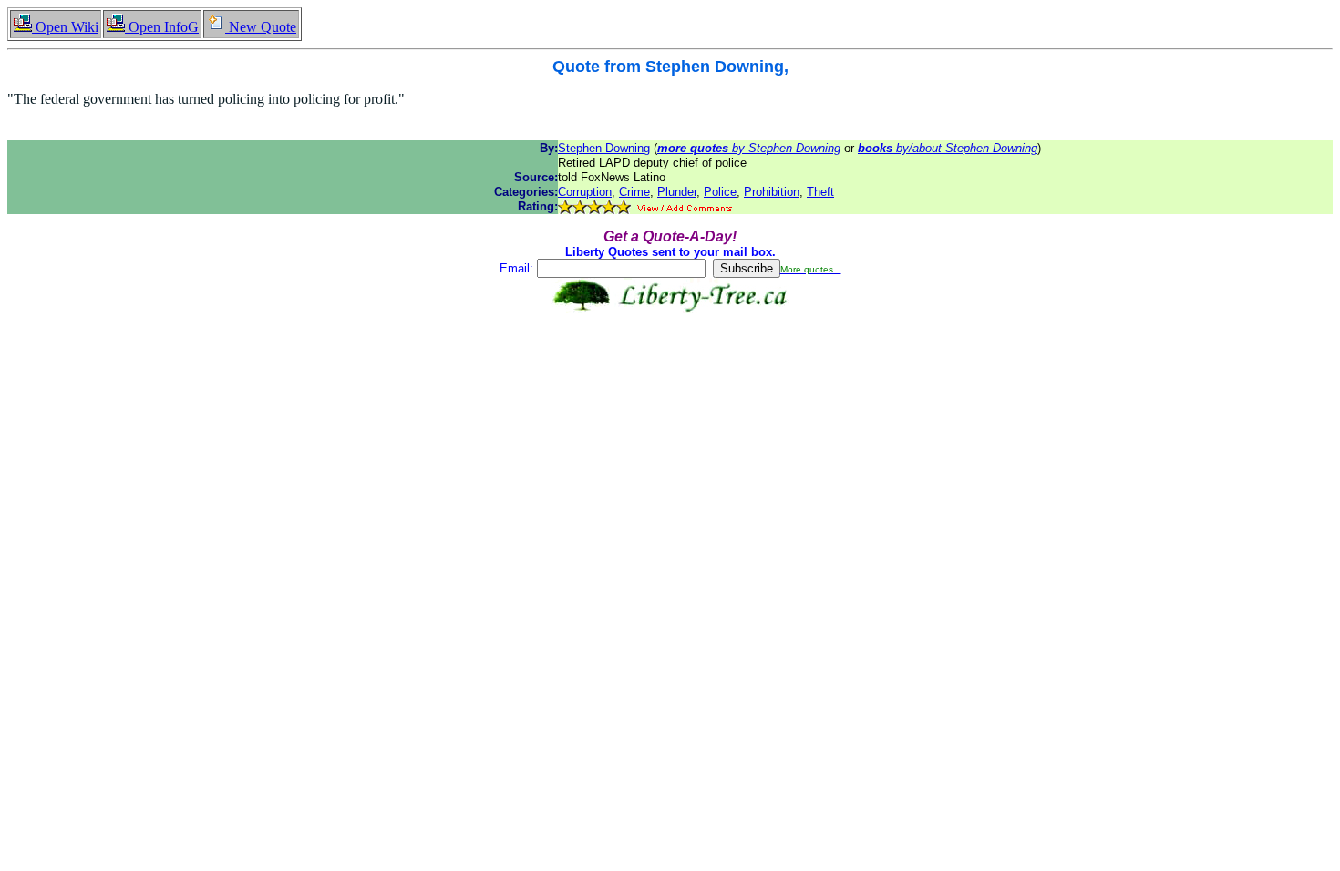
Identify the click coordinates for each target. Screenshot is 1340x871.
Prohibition (771, 192)
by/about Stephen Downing (947, 148)
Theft (820, 192)
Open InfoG (162, 27)
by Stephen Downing (748, 148)
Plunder (676, 192)
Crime (634, 192)
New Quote (260, 27)
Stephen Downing (604, 148)
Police (720, 192)
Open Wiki (65, 27)
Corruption (585, 192)
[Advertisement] (670, 370)
